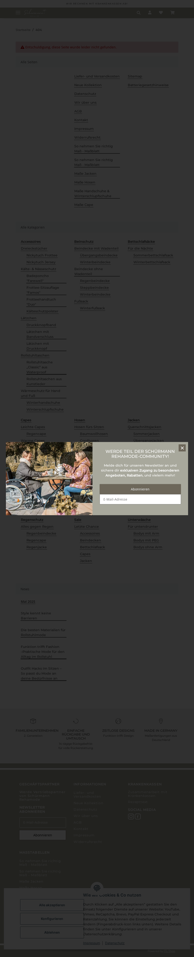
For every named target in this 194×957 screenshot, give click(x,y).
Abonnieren (140, 489)
